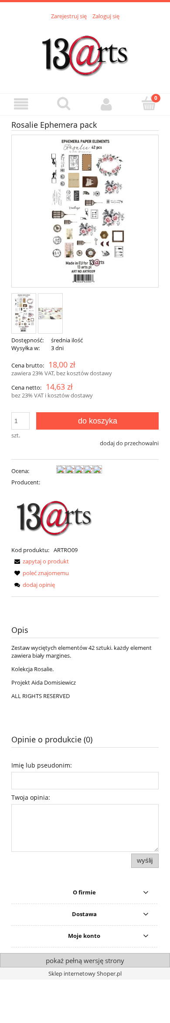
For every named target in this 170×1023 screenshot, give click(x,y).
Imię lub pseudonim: (41, 765)
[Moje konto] (106, 104)
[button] (21, 104)
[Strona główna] (85, 52)
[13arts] (55, 515)
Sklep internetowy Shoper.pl (85, 973)
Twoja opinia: (30, 797)
